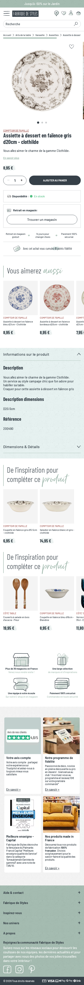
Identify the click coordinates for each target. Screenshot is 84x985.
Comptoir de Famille (16, 130)
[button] (42, 354)
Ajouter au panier (55, 180)
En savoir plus (11, 157)
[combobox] (38, 24)
